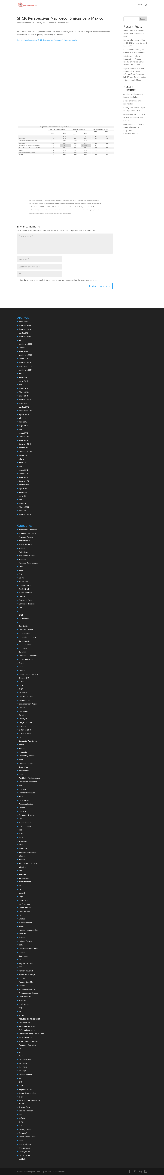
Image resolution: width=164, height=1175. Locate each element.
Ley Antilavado (24, 904)
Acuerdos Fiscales (26, 537)
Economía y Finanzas (27, 756)
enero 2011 (23, 511)
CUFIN (21, 681)
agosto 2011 (24, 488)
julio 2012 (22, 459)
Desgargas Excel (25, 722)
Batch (21, 567)
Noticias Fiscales (25, 941)
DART (21, 689)
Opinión (22, 952)
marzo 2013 (23, 433)
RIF (20, 1052)
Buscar (143, 19)
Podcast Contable (26, 982)
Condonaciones (25, 644)
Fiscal (21, 796)
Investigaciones (25, 882)
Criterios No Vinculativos (28, 674)
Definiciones (23, 711)
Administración (24, 541)
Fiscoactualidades (26, 804)
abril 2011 (22, 499)
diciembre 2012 (25, 444)
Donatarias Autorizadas (28, 741)
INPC (21, 871)
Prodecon (22, 1000)
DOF (20, 737)
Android (22, 548)
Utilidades (22, 1159)
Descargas (23, 718)
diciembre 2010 (25, 514)
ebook (21, 744)
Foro (21, 819)
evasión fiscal (24, 770)
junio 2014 (23, 377)
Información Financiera (28, 863)
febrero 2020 (24, 348)
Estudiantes (23, 767)
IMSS (21, 845)
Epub (21, 759)
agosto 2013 (24, 414)
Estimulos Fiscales (26, 763)
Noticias (22, 937)
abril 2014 (22, 385)
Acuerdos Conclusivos (27, 533)
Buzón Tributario (25, 592)
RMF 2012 (23, 1063)
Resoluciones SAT (26, 1037)
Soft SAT (22, 1114)
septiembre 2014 (25, 370)
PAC (20, 959)
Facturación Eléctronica (28, 782)
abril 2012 (22, 466)
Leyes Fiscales (24, 911)
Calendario (23, 596)
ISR (20, 885)
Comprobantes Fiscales (28, 637)
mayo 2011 (23, 496)
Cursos (21, 685)
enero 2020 (23, 351)
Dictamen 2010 (25, 730)
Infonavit (22, 859)
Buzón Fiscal (24, 589)
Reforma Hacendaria (27, 1030)
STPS (21, 1122)
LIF (20, 915)
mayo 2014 (23, 381)
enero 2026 (23, 322)
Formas (22, 808)
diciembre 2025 (25, 325)
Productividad (24, 1004)
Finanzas (22, 789)
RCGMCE (22, 1015)
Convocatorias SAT (26, 659)
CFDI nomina (24, 618)
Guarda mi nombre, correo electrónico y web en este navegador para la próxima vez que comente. (58, 280)
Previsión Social (25, 997)
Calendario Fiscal (25, 600)
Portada (22, 985)
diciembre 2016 (25, 362)
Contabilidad (23, 652)
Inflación (22, 856)
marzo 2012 (23, 470)
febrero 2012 (24, 474)
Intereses (22, 874)
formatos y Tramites (27, 815)
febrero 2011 (24, 507)
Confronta (23, 648)
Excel (21, 774)
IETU (21, 833)
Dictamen (22, 726)
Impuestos (23, 841)
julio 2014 (22, 373)
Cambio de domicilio (27, 604)
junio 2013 (23, 422)
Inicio (140, 5)
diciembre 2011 (25, 481)
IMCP (21, 837)
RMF (20, 1056)
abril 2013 (22, 429)
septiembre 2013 (25, 410)
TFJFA (21, 1140)
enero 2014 (23, 396)
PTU (20, 1011)
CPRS (21, 667)
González (127, 124)
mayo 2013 (23, 425)
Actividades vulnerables (28, 530)
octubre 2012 (24, 448)
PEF (20, 967)
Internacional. (24, 878)
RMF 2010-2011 (25, 1060)
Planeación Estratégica (27, 974)
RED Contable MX (27, 23)
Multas (21, 926)
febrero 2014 (24, 392)
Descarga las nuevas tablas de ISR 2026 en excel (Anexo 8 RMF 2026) (135, 43)
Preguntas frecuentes (27, 989)
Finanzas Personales (27, 793)
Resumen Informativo (27, 1045)
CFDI (21, 615)
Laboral (22, 893)
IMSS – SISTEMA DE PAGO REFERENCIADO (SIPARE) (135, 118)
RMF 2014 (23, 1067)
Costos (21, 663)
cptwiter (22, 670)
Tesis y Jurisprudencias (27, 1137)
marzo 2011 (23, 503)
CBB (20, 607)
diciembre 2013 (25, 399)
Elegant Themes (35, 1171)
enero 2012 (23, 477)
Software (22, 1118)
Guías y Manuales (26, 826)
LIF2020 (22, 919)
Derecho (22, 715)
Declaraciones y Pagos (28, 704)
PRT (20, 1008)
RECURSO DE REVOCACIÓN (29, 1019)
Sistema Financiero (26, 1111)
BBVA (21, 570)
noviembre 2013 (25, 403)
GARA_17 (127, 108)
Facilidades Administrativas (29, 778)
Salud (21, 1078)
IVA (20, 889)
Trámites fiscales (25, 1144)
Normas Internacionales (28, 930)
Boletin (21, 578)
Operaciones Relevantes (28, 948)
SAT (20, 1082)
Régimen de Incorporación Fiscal (31, 1034)
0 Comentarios (63, 23)
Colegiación (23, 626)
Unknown (127, 115)
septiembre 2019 (25, 355)
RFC (20, 1048)
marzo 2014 (23, 388)
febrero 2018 (24, 359)
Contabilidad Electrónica (28, 656)
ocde (21, 945)
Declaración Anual (26, 696)
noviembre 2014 (25, 366)
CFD (20, 611)
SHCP (21, 1097)
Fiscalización (24, 800)
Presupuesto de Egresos (28, 993)
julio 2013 (22, 418)
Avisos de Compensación (28, 563)
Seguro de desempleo (27, 1093)
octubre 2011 (24, 485)
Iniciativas (22, 867)
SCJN (21, 1085)
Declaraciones (24, 700)
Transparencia (24, 1148)
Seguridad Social (25, 1089)
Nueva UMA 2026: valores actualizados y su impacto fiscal (133, 33)
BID (20, 574)
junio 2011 (23, 492)
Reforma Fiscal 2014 (27, 1026)
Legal (21, 897)
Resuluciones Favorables (28, 1041)
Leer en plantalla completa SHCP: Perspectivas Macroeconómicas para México (47, 40)
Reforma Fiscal (24, 1023)
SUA (20, 1125)
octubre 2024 (24, 333)
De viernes (23, 693)
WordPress (62, 1171)
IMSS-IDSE (23, 848)
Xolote (125, 101)
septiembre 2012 (25, 451)
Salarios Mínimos (25, 1074)
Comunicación (24, 641)
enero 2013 (23, 440)
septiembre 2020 (25, 344)
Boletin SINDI (24, 581)
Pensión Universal (26, 971)
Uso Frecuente (24, 1155)
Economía (52, 23)
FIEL (20, 785)
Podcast (22, 978)
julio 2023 (22, 340)
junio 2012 (23, 462)
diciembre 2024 (25, 329)
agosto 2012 (24, 455)
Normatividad (24, 934)
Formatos (23, 811)
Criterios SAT (24, 678)
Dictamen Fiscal (25, 733)
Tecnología (23, 1133)
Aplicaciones (23, 552)
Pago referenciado (26, 963)
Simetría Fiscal (24, 1107)
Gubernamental (25, 822)
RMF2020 (22, 1071)
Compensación (24, 633)
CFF (20, 622)
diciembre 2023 (25, 336)
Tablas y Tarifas (25, 1129)
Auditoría (22, 559)
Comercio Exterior (26, 630)
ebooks (22, 748)
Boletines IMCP (25, 585)
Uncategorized (24, 1151)
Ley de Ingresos (25, 908)
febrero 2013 (24, 436)
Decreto (22, 707)
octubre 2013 (24, 407)
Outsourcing (23, 956)
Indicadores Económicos (28, 852)
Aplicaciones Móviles (27, 555)
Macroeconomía (25, 922)
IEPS (20, 830)
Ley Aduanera (24, 900)
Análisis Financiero (26, 544)
